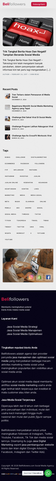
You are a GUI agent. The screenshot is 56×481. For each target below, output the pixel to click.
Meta (7, 201)
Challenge (20, 157)
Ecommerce (10, 163)
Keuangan (43, 182)
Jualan (37, 176)
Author (6, 74)
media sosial (36, 195)
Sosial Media (10, 214)
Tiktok (38, 214)
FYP (6, 170)
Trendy (8, 227)
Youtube (9, 239)
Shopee (28, 208)
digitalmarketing (39, 157)
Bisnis (7, 157)
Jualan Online (11, 182)
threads (25, 214)
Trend (46, 220)
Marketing (9, 195)
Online (43, 201)
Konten (25, 189)
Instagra (33, 170)
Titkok (8, 220)
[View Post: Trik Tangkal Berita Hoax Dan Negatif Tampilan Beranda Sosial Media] (28, 32)
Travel (35, 220)
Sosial (40, 208)
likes (36, 189)
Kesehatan (28, 182)
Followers (39, 163)
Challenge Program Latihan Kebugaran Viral (32, 126)
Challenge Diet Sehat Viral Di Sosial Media (31, 117)
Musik (17, 201)
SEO (18, 208)
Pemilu (8, 208)
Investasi (24, 176)
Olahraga (30, 201)
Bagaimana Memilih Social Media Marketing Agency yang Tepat (32, 107)
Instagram (9, 176)
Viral (42, 227)
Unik (32, 227)
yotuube (41, 233)
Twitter (20, 227)
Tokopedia (21, 220)
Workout (21, 233)
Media (22, 195)
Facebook (25, 163)
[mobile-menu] (51, 4)
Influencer (19, 170)
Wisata (8, 233)
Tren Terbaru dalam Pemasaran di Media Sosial (31, 95)
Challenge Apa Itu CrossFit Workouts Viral (32, 135)
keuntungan (10, 189)
